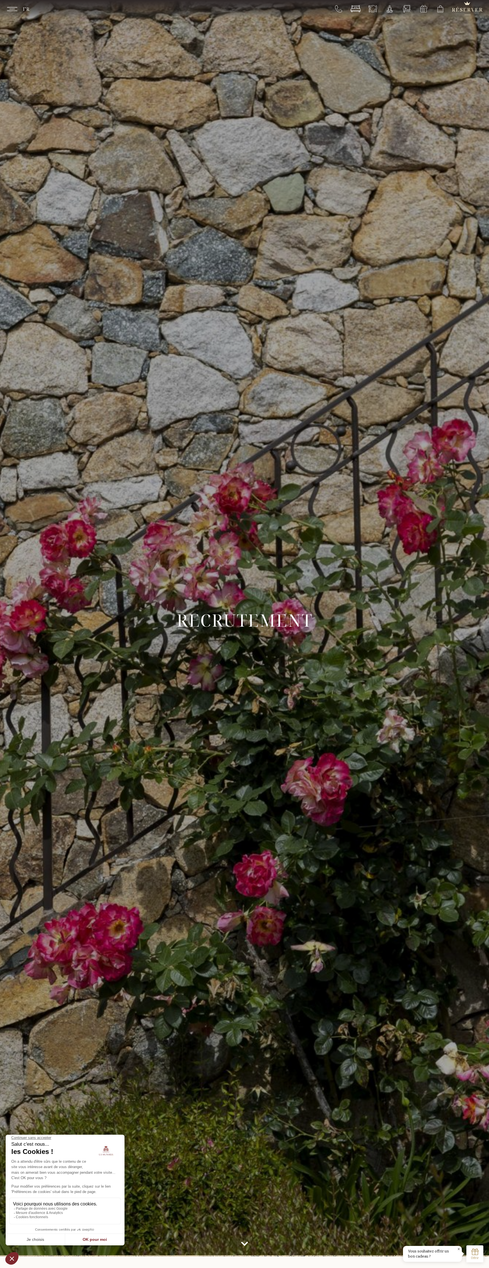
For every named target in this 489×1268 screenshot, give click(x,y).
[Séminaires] (406, 8)
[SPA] (389, 8)
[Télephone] (338, 8)
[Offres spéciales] (440, 8)
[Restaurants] (372, 8)
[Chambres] (355, 8)
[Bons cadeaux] (423, 8)
